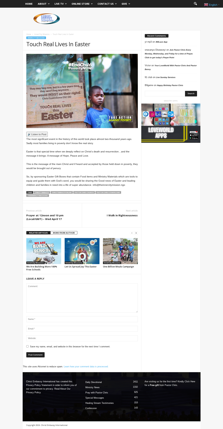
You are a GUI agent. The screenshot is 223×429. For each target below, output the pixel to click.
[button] (195, 4)
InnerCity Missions (41, 34)
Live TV (59, 3)
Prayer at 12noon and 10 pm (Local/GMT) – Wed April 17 (44, 217)
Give (124, 3)
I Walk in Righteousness (122, 215)
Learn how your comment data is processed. (86, 366)
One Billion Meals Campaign (118, 266)
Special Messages (94, 398)
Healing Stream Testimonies (99, 403)
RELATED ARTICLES (38, 232)
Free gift (154, 385)
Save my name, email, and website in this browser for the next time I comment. (70, 346)
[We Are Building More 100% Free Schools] (43, 251)
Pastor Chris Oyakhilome (108, 192)
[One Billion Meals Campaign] (120, 251)
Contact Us (106, 3)
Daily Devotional (93, 382)
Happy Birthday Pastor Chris (170, 85)
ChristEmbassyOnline (62, 192)
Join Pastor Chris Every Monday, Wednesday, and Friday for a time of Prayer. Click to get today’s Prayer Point (169, 54)
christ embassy (42, 192)
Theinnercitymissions (38, 195)
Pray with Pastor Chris (96, 392)
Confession (91, 408)
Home (29, 3)
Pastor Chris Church (84, 192)
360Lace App (161, 42)
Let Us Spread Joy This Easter (81, 266)
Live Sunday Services (165, 77)
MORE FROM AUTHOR (64, 232)
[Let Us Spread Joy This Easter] (82, 251)
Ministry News (92, 387)
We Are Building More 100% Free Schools (41, 268)
